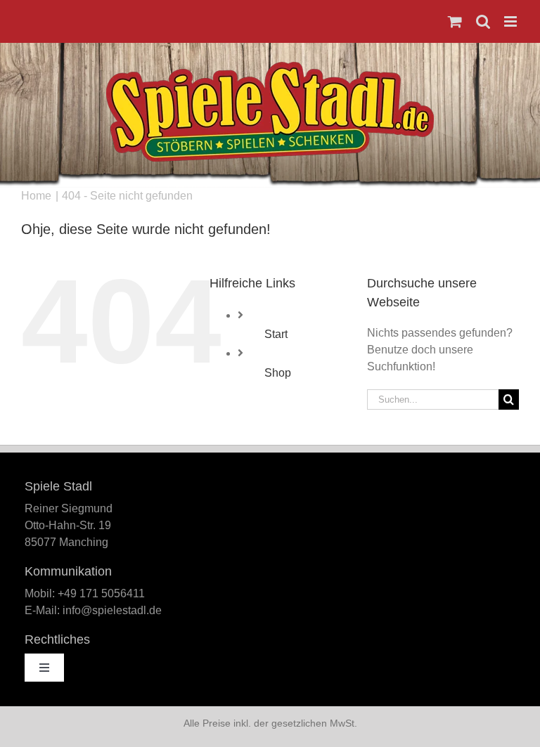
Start (276, 334)
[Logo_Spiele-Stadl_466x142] (270, 67)
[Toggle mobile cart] (455, 21)
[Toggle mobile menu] (511, 21)
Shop (277, 373)
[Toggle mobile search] (483, 21)
